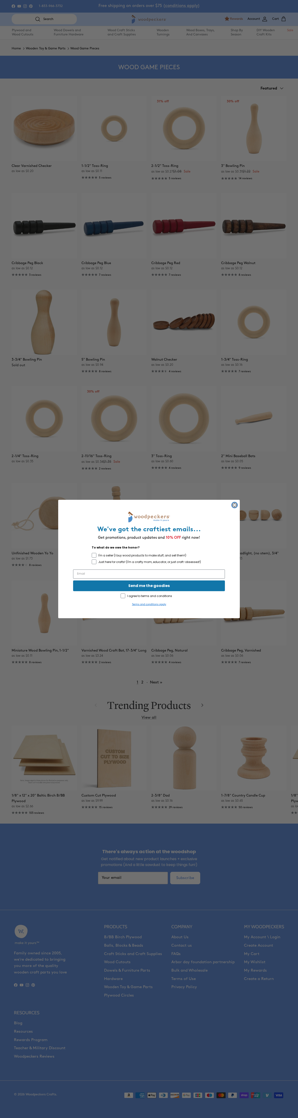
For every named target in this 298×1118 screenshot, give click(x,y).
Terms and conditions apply (149, 604)
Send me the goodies (149, 585)
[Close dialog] (234, 505)
